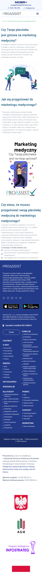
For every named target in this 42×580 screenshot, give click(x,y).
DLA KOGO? (8, 392)
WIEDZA (6, 363)
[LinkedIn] (12, 298)
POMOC (25, 392)
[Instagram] (8, 298)
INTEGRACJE (9, 387)
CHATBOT (7, 341)
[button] (37, 13)
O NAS (6, 345)
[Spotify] (20, 298)
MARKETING (28, 423)
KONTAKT (26, 410)
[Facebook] (4, 298)
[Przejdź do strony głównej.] (3, 21)
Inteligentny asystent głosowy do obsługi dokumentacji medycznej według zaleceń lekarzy (19, 469)
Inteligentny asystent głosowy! (21, 5)
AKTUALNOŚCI (9, 382)
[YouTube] (16, 298)
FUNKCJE (26, 331)
